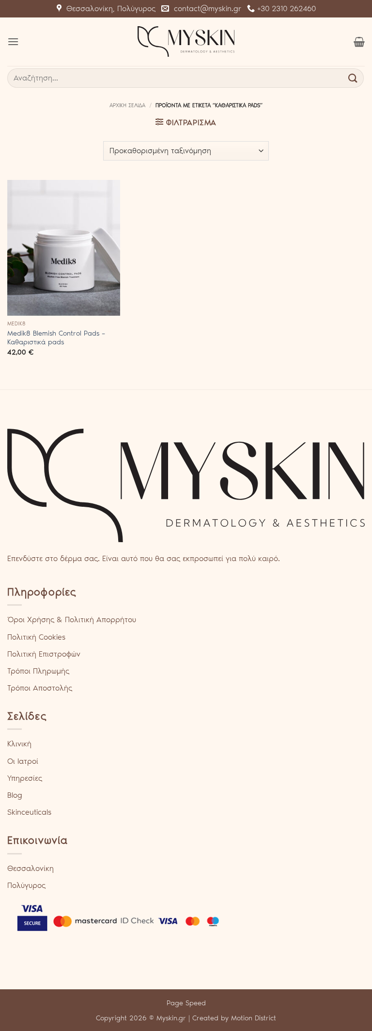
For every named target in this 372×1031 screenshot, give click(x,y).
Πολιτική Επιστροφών (43, 654)
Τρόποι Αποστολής (39, 688)
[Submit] (353, 77)
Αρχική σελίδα (127, 105)
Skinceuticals (29, 812)
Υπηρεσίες (24, 778)
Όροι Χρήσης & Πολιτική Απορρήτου (71, 619)
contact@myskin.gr (205, 8)
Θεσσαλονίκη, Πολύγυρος (108, 8)
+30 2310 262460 (285, 8)
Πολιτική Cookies (36, 637)
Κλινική (19, 743)
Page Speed (186, 1003)
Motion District (253, 1018)
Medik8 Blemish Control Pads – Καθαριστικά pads (56, 338)
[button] (13, 41)
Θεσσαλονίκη (30, 868)
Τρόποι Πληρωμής (38, 671)
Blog (14, 795)
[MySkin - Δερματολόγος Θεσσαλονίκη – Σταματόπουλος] (186, 41)
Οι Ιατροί (22, 761)
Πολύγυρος (26, 885)
